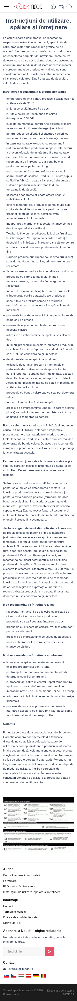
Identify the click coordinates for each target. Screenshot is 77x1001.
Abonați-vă (49, 951)
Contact (8, 906)
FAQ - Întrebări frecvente (19, 886)
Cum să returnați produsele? (21, 875)
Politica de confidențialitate (20, 917)
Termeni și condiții (14, 911)
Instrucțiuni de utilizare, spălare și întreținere (32, 892)
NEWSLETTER (13, 922)
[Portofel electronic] (60, 7)
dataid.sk (68, 993)
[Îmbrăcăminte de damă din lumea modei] (30, 6)
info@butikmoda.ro (20, 968)
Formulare (10, 880)
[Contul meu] (54, 7)
